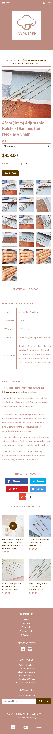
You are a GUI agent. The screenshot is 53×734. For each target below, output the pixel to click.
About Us (26, 623)
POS (41, 714)
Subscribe (43, 701)
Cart (48, 2)
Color (5, 141)
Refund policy (26, 635)
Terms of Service (27, 631)
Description (19, 289)
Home (9, 60)
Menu (8, 2)
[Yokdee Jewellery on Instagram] (30, 650)
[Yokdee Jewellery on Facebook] (23, 650)
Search (26, 619)
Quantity (7, 163)
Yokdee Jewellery (30, 714)
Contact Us (26, 627)
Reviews (33, 289)
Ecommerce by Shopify (26, 717)
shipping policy (13, 391)
